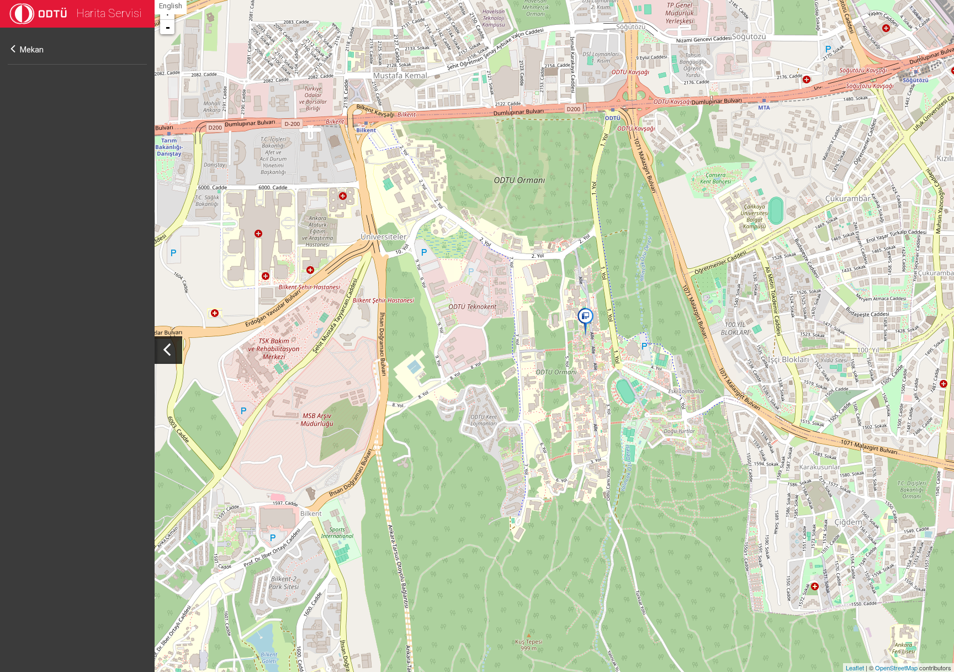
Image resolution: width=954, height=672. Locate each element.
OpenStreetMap (896, 667)
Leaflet (855, 667)
